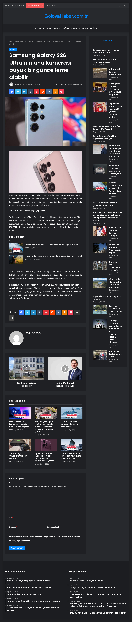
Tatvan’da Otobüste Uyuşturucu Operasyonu (115, 169)
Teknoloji (75, 28)
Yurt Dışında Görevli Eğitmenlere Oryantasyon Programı (115, 89)
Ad (11, 517)
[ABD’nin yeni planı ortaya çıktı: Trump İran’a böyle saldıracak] (100, 149)
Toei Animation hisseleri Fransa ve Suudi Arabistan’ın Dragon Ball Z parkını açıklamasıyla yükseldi (107, 216)
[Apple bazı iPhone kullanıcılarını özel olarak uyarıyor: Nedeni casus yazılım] (46, 445)
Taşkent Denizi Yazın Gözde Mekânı (115, 309)
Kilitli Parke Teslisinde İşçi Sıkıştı (115, 354)
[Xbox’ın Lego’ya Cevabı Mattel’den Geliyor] (20, 445)
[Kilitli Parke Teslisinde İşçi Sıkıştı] (100, 355)
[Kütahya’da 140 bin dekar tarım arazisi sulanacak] (100, 283)
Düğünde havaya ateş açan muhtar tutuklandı (106, 51)
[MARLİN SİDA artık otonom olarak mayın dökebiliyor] (72, 413)
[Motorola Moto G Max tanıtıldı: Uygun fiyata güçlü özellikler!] (72, 445)
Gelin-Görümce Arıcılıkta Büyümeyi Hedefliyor (105, 137)
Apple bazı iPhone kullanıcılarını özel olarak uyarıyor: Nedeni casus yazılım (45, 457)
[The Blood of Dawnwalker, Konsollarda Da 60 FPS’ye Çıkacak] (16, 259)
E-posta (13, 527)
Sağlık (66, 28)
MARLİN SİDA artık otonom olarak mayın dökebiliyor (71, 424)
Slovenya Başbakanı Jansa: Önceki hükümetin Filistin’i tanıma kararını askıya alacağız (115, 331)
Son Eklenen (108, 40)
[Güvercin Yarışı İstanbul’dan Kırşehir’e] (100, 265)
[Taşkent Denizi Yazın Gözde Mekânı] (100, 309)
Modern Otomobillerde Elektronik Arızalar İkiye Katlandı (51, 244)
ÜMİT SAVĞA (19, 85)
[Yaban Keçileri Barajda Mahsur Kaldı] (100, 73)
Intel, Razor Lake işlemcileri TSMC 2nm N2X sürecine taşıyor (19, 424)
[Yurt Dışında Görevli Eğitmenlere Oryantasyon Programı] (100, 87)
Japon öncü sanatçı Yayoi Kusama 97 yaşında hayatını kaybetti (115, 110)
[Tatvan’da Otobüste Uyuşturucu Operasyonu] (100, 169)
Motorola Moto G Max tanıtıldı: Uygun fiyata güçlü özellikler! (71, 456)
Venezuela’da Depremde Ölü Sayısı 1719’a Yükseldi (106, 127)
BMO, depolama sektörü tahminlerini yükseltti (104, 61)
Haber (48, 28)
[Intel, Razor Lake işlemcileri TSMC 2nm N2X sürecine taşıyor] (20, 413)
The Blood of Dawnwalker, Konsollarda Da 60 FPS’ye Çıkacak (53, 256)
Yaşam (85, 28)
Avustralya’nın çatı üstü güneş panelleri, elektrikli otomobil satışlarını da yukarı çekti (45, 426)
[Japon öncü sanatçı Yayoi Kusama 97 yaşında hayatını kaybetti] (100, 107)
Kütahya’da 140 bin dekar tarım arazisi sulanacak (115, 283)
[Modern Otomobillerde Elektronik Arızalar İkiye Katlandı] (16, 248)
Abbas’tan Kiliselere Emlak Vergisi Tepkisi (115, 248)
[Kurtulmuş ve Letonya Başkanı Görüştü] (100, 231)
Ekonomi (57, 28)
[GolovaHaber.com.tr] (66, 16)
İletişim (93, 28)
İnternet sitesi (53, 527)
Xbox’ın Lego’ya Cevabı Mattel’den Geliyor (18, 456)
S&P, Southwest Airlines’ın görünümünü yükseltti (105, 204)
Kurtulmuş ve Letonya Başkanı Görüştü (115, 231)
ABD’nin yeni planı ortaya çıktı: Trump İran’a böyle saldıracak (115, 151)
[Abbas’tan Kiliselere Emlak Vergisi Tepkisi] (100, 248)
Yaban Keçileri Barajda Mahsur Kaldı (59, 5)
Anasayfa (39, 28)
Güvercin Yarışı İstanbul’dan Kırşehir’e (115, 266)
